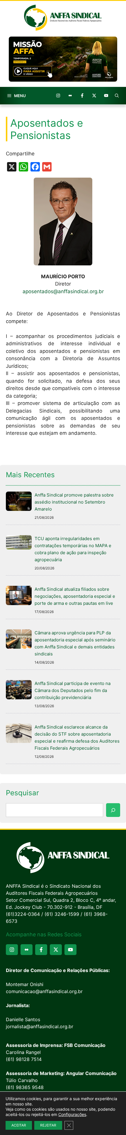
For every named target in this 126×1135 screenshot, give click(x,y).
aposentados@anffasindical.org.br (63, 291)
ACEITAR (18, 1125)
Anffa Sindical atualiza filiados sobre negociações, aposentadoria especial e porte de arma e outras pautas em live (75, 596)
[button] (117, 95)
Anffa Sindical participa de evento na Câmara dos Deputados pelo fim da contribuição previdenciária (72, 690)
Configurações (72, 1114)
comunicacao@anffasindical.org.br (44, 991)
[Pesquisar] (113, 810)
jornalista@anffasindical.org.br (39, 1026)
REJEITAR (48, 1125)
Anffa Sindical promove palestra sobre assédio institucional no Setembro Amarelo (74, 502)
